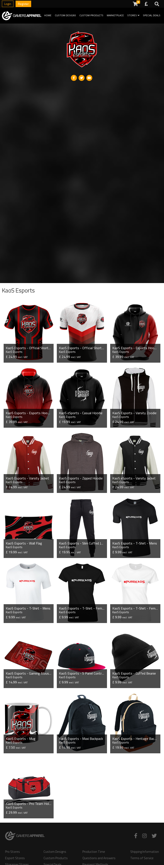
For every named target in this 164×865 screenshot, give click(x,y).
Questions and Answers (99, 858)
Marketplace (115, 15)
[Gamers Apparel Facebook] (135, 836)
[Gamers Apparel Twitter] (154, 836)
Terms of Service (142, 858)
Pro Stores (12, 852)
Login (7, 3)
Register (23, 3)
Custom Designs (65, 15)
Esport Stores (15, 858)
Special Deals (151, 15)
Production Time (93, 852)
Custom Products (91, 15)
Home (47, 15)
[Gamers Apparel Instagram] (144, 836)
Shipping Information (144, 852)
